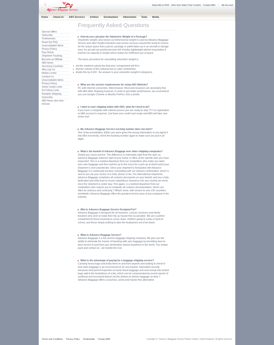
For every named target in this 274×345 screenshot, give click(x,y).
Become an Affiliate (52, 59)
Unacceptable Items (52, 45)
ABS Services (77, 17)
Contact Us (48, 76)
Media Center (49, 73)
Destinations (111, 17)
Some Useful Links (52, 86)
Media (155, 17)
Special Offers (49, 31)
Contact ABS (209, 5)
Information (129, 17)
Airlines (94, 17)
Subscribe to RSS (160, 5)
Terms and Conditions (52, 339)
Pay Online (48, 52)
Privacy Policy (49, 49)
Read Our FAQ (50, 42)
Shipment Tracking (52, 55)
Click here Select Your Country (186, 5)
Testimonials (48, 38)
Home (44, 17)
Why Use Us (48, 69)
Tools (144, 17)
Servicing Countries (52, 66)
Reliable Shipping (51, 93)
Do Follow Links (50, 90)
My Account (227, 5)
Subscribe (47, 35)
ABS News (47, 62)
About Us (58, 17)
